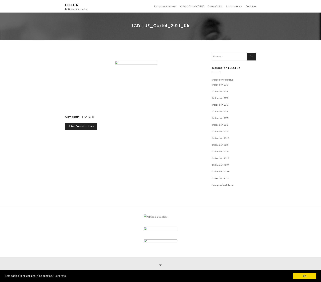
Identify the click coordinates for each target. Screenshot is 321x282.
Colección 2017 (220, 118)
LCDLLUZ (72, 5)
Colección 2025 (220, 171)
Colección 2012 (220, 98)
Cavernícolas (215, 6)
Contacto (251, 6)
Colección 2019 (220, 131)
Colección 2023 (220, 158)
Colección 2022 (220, 151)
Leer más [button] (60, 275)
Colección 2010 (220, 84)
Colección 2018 (220, 124)
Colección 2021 (220, 145)
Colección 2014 (220, 111)
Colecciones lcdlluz (222, 79)
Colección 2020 (220, 138)
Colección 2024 (220, 165)
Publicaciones (234, 6)
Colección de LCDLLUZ (192, 6)
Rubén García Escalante (81, 126)
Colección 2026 (220, 178)
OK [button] (304, 276)
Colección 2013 (220, 104)
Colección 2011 (220, 91)
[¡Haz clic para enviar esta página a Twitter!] (86, 117)
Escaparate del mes (165, 6)
